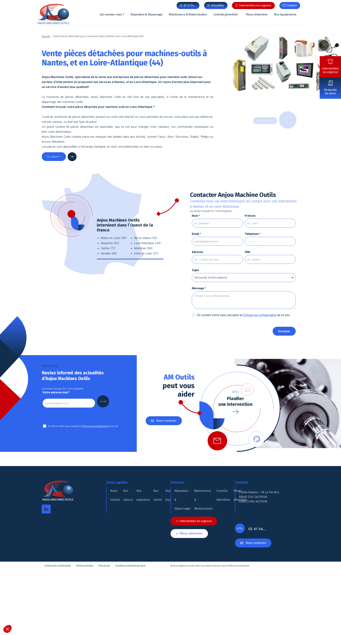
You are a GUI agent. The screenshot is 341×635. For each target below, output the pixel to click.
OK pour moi (189, 343)
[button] (7, 629)
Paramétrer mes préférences (152, 343)
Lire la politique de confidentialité (153, 328)
